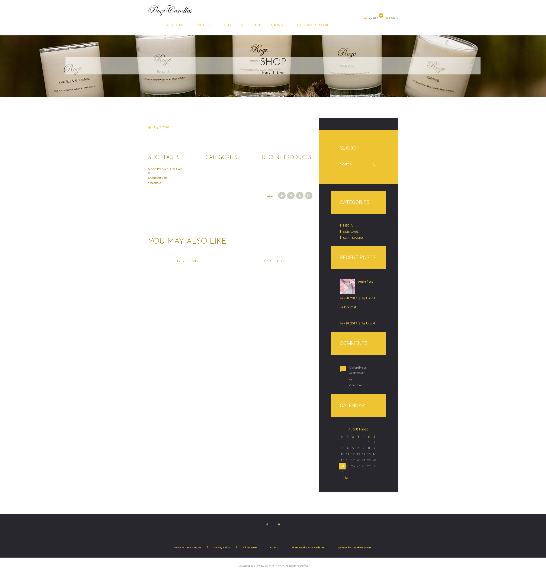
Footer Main (187, 261)
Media (348, 225)
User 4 (370, 298)
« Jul (345, 477)
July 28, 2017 (348, 298)
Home (266, 72)
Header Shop (273, 261)
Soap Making (353, 238)
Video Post (356, 385)
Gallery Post (348, 307)
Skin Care (351, 231)
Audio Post (365, 281)
